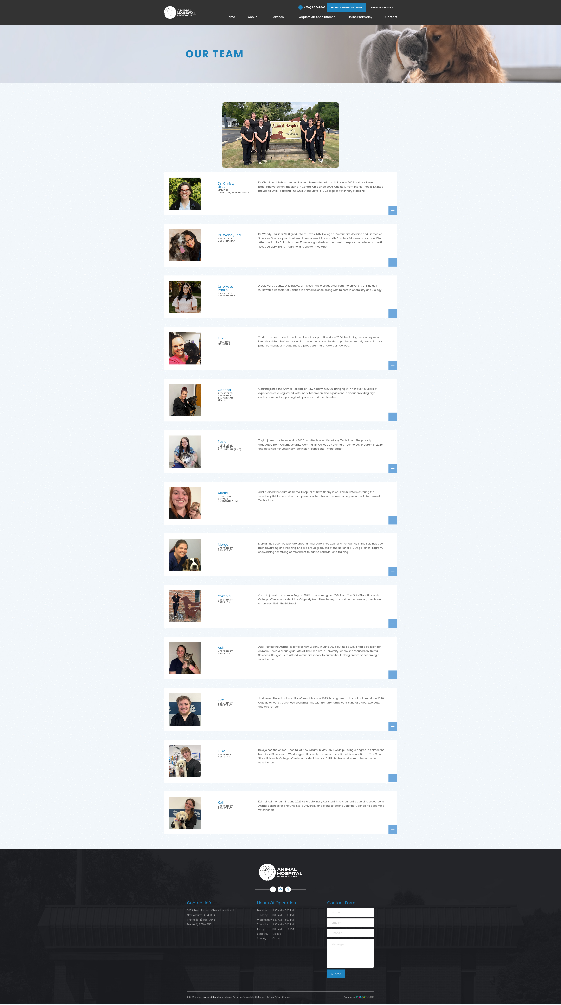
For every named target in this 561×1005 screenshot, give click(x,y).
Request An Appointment (316, 17)
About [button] (252, 17)
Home (230, 17)
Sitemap (286, 997)
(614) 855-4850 (201, 924)
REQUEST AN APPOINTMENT (346, 7)
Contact (391, 17)
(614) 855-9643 (314, 7)
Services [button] (278, 17)
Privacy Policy (273, 997)
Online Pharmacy (360, 17)
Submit (336, 974)
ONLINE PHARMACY (382, 7)
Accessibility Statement (254, 997)
